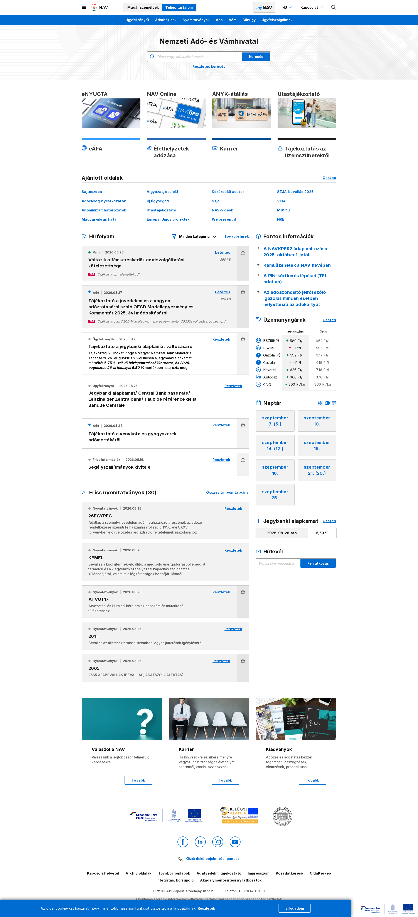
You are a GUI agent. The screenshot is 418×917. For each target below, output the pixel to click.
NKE (281, 219)
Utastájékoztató (161, 210)
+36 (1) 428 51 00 (251, 891)
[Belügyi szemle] (282, 817)
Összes (329, 178)
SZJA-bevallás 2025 (295, 191)
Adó (219, 20)
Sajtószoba (92, 191)
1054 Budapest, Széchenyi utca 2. (187, 891)
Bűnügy (249, 20)
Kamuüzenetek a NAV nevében (297, 265)
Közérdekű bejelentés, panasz (212, 858)
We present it (224, 219)
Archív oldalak (138, 873)
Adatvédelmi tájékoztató (219, 873)
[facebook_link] (182, 841)
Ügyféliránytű (137, 20)
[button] (243, 263)
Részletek (206, 908)
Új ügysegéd (158, 201)
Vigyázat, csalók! (162, 191)
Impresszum (258, 873)
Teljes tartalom (179, 7)
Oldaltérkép (320, 873)
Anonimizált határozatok (104, 210)
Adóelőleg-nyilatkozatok (104, 201)
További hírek (236, 236)
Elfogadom (294, 908)
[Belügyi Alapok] (239, 816)
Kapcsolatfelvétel (103, 873)
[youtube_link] (235, 841)
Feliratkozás (318, 563)
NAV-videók (222, 210)
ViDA (281, 201)
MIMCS (283, 210)
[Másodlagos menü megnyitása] (84, 7)
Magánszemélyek (143, 7)
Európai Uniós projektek (168, 219)
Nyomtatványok (196, 20)
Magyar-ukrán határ (100, 219)
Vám (232, 20)
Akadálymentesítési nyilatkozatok (230, 880)
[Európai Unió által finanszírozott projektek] (166, 816)
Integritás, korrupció (175, 880)
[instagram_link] (217, 841)
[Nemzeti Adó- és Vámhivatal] (99, 7)
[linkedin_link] (200, 841)
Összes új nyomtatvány (227, 492)
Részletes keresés (208, 66)
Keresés (256, 56)
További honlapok (174, 873)
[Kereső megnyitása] (333, 7)
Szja (215, 201)
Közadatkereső (289, 873)
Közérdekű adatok (228, 191)
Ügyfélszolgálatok (277, 20)
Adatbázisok (166, 20)
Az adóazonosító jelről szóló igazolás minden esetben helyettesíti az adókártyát (294, 298)
